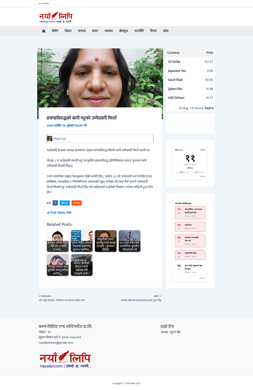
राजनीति (139, 31)
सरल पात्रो (202, 176)
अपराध (82, 31)
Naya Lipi (60, 138)
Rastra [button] (209, 108)
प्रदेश (165, 31)
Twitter (64, 203)
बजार (95, 31)
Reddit (76, 203)
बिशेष (55, 31)
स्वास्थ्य (109, 31)
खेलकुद (123, 31)
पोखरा (68, 31)
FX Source (197, 108)
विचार (153, 31)
